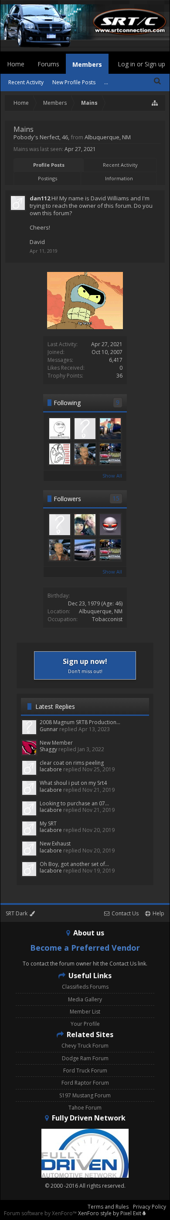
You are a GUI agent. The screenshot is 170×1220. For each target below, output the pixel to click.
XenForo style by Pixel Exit (110, 1213)
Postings (47, 178)
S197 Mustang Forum (85, 1095)
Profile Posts (49, 165)
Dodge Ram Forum (85, 1058)
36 (119, 375)
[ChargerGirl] (85, 524)
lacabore (51, 769)
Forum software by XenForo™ (41, 1213)
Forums (48, 64)
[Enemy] (59, 454)
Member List (85, 1011)
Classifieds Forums (85, 986)
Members (87, 64)
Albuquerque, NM (100, 611)
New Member (56, 742)
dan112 (40, 198)
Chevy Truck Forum (85, 1045)
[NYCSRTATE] (85, 550)
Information (119, 178)
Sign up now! (85, 665)
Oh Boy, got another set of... (74, 864)
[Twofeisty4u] (85, 428)
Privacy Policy (149, 1206)
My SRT (48, 823)
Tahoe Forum (85, 1107)
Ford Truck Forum (85, 1070)
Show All (112, 475)
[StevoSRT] (59, 428)
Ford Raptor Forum (85, 1082)
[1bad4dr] (110, 428)
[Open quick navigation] (155, 103)
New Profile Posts (73, 82)
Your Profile (85, 1024)
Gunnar (49, 729)
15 (115, 498)
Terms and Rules (108, 1206)
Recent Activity (120, 165)
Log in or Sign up (141, 64)
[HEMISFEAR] (110, 524)
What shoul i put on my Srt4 (73, 783)
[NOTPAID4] (110, 454)
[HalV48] (85, 454)
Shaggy (48, 749)
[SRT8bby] (59, 524)
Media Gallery (85, 999)
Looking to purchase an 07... (74, 803)
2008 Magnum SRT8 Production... (80, 722)
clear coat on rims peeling (72, 762)
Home (15, 64)
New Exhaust (55, 843)
